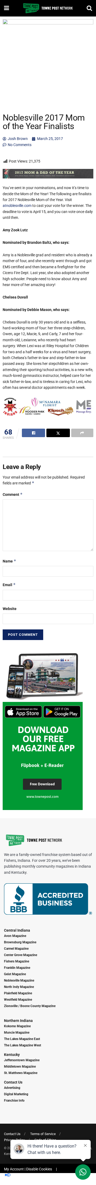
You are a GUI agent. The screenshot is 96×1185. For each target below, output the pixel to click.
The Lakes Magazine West (22, 1045)
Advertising (12, 1088)
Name (9, 561)
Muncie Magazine (16, 1032)
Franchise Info (14, 1100)
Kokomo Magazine (17, 1026)
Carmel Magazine (16, 948)
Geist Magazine (15, 974)
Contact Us (13, 1082)
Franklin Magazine (17, 968)
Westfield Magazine (18, 999)
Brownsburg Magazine (20, 942)
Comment (13, 494)
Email (9, 584)
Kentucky (12, 1054)
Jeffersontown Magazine (21, 1060)
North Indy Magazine (19, 987)
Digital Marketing (16, 1094)
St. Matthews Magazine (20, 1073)
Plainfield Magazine (18, 993)
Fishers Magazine (16, 961)
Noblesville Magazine (19, 980)
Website (10, 609)
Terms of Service (43, 1134)
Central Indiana (17, 930)
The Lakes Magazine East (22, 1039)
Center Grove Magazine (20, 955)
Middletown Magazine (20, 1066)
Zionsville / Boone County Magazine (29, 1006)
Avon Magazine (15, 936)
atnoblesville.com (17, 205)
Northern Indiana (18, 1020)
